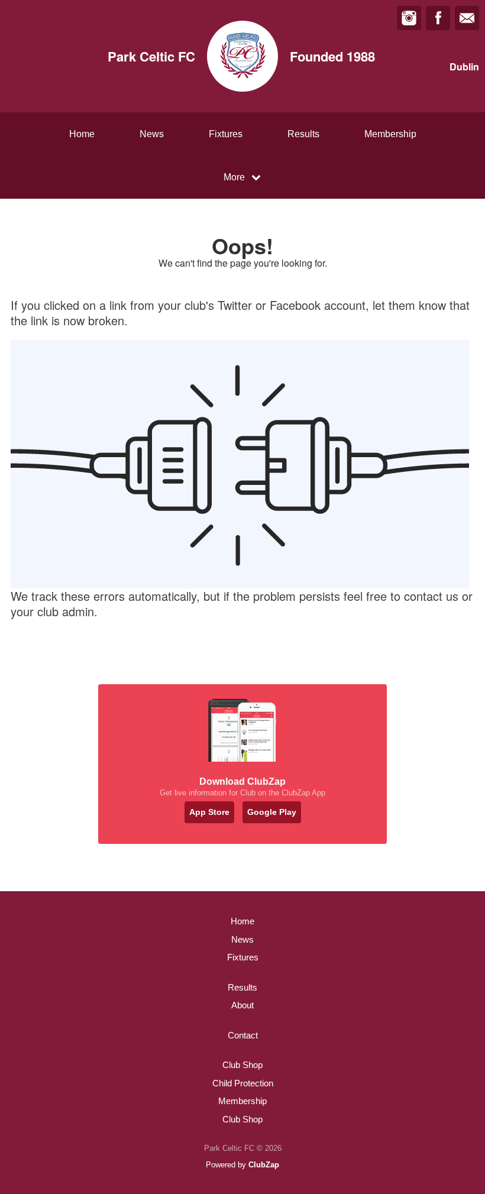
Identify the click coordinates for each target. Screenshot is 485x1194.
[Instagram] (409, 18)
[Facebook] (438, 18)
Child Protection (242, 1083)
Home (82, 134)
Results (303, 134)
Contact (243, 1035)
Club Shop (242, 1065)
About (242, 1005)
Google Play (271, 812)
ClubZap (263, 1164)
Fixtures (225, 134)
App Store (209, 812)
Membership (390, 134)
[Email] (467, 18)
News (152, 134)
